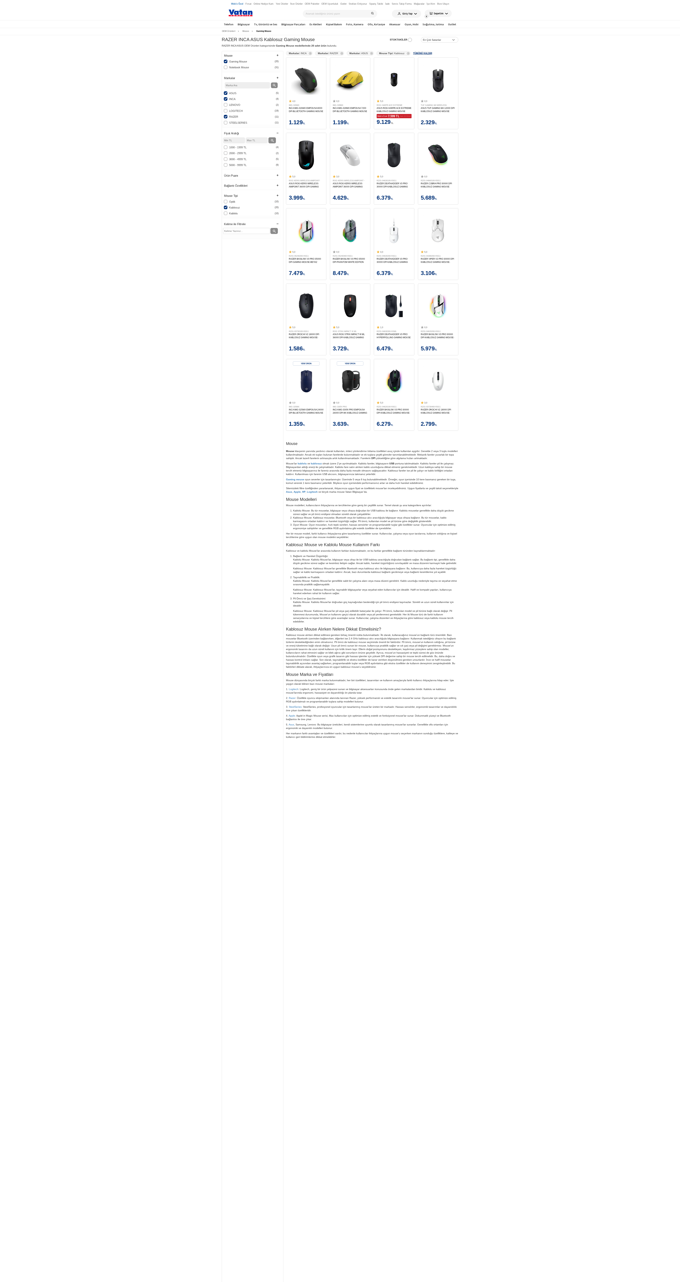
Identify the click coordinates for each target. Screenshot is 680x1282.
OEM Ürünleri (228, 31)
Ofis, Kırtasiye (376, 24)
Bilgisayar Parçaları (293, 24)
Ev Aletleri (316, 24)
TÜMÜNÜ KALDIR (422, 53)
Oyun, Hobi (411, 24)
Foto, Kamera (354, 24)
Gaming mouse (295, 479)
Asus (289, 491)
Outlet (452, 24)
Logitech (312, 491)
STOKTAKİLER (399, 39)
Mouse (245, 31)
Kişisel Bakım (334, 24)
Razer (292, 698)
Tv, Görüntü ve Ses (265, 24)
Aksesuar (394, 24)
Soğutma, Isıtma (433, 24)
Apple (297, 491)
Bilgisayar (244, 24)
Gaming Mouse (263, 31)
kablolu (302, 463)
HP (303, 491)
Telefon (228, 24)
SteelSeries (295, 706)
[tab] (251, 56)
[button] (251, 56)
